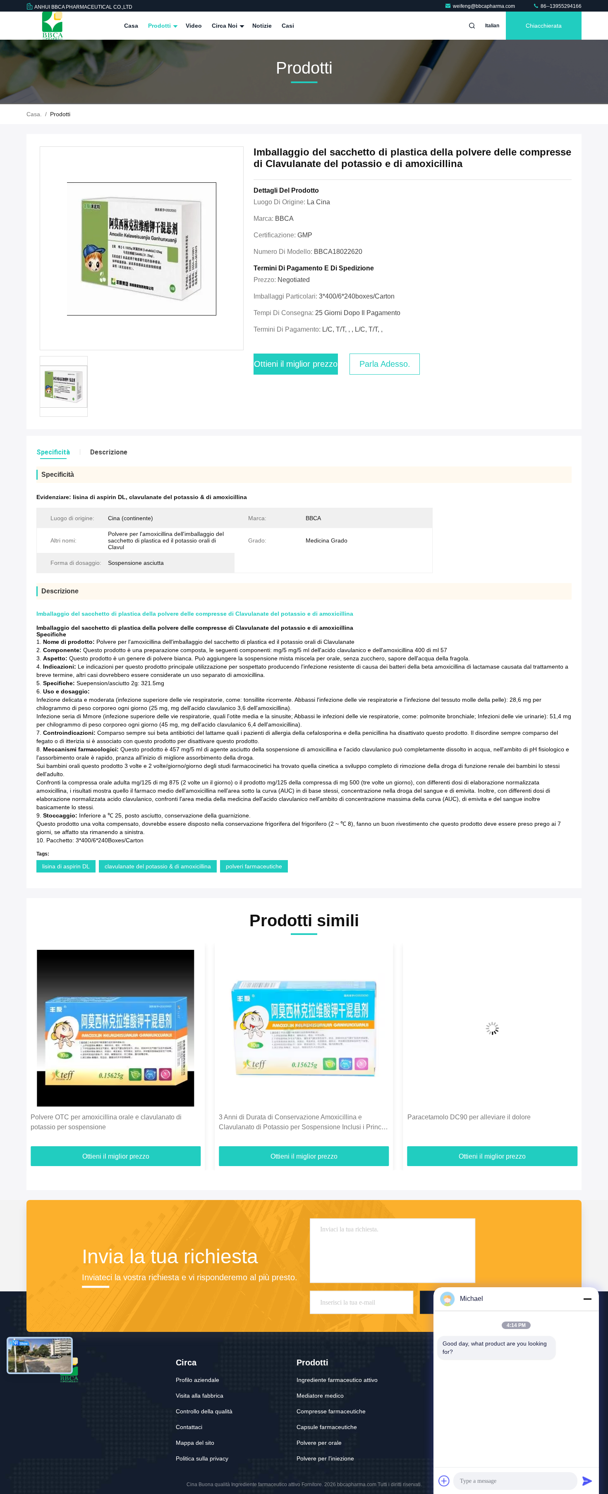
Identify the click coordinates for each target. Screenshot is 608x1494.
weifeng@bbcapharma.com (484, 6)
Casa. (34, 114)
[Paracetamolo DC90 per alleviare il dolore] (304, 1028)
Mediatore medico (320, 1395)
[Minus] (587, 1299)
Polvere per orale (319, 1442)
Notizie (262, 25)
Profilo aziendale (197, 1380)
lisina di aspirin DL (66, 866)
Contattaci (189, 1427)
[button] (41, 1048)
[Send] (587, 1481)
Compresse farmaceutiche (331, 1411)
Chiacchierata (544, 25)
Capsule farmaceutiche (327, 1427)
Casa (131, 25)
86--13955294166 (560, 6)
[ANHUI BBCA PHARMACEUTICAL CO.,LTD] (52, 26)
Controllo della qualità (204, 1411)
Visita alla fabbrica (199, 1395)
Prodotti (160, 25)
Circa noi (225, 25)
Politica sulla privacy (202, 1458)
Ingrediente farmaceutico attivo (337, 1380)
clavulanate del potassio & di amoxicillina (158, 866)
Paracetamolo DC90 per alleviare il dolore (280, 1117)
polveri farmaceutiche (254, 866)
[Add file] (444, 1481)
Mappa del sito (195, 1442)
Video (194, 25)
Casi (288, 25)
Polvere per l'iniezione (325, 1458)
